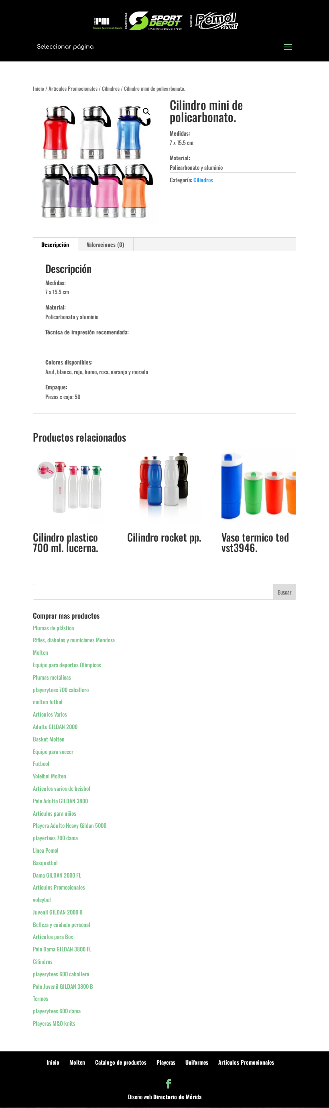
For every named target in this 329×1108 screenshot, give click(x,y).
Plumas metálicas (52, 677)
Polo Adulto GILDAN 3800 (60, 800)
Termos (40, 998)
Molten (40, 652)
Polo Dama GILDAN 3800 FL (62, 949)
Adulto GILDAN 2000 (55, 726)
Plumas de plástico (53, 627)
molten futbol (48, 701)
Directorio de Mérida (177, 1096)
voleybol (42, 899)
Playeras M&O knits (54, 1023)
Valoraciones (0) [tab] (105, 244)
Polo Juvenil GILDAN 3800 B (63, 986)
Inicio (38, 88)
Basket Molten (49, 739)
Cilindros (111, 88)
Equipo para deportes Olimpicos (67, 664)
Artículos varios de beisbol (61, 788)
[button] (146, 111)
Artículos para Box (53, 936)
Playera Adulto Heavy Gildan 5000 (69, 825)
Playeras (165, 1062)
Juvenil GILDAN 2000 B (58, 912)
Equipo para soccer (53, 751)
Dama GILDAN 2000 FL (57, 875)
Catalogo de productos (120, 1062)
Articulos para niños (54, 813)
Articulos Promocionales (73, 88)
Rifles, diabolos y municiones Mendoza (74, 639)
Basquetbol (45, 862)
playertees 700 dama (55, 837)
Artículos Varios (50, 714)
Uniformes (196, 1062)
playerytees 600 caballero (61, 974)
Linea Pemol (46, 850)
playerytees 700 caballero (61, 689)
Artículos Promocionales (246, 1062)
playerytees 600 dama (57, 1010)
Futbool (41, 763)
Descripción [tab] (55, 244)
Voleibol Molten (49, 776)
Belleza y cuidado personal (61, 924)
